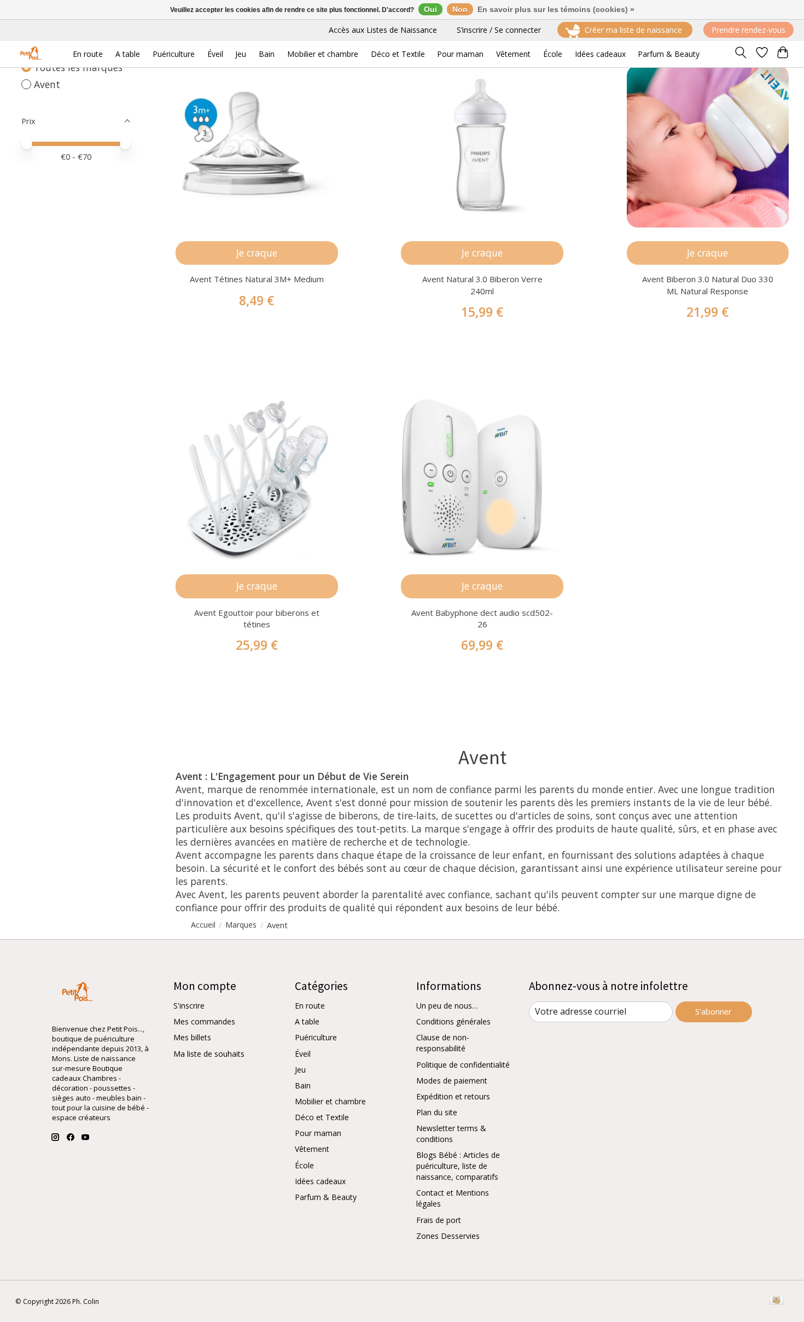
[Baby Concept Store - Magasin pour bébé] (29, 53)
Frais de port (438, 1220)
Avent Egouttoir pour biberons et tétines (256, 618)
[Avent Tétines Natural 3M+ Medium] (257, 146)
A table (307, 1021)
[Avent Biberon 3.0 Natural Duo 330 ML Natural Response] (708, 146)
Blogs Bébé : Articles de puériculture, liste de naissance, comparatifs (458, 1166)
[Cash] (776, 1301)
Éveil (303, 1054)
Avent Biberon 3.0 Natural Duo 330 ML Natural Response (707, 284)
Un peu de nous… (447, 1005)
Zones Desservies (448, 1236)
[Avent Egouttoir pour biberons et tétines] (257, 480)
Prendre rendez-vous (748, 30)
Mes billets (192, 1037)
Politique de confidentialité (463, 1064)
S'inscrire (189, 1005)
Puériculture (316, 1037)
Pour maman (318, 1133)
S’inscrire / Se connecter (499, 30)
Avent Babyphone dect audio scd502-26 (482, 618)
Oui (430, 9)
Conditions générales (453, 1021)
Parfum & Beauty (326, 1197)
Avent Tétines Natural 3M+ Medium (257, 278)
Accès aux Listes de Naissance (383, 30)
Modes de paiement (451, 1080)
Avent (47, 84)
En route (310, 1005)
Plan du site (436, 1112)
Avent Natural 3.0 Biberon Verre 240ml (482, 284)
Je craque (256, 252)
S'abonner (713, 1011)
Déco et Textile (322, 1117)
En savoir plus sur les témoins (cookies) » (555, 9)
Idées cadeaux (320, 1181)
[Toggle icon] (740, 54)
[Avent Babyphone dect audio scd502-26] (482, 480)
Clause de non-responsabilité (442, 1042)
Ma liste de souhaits (208, 1054)
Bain (303, 1085)
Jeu (300, 1069)
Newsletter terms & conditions (451, 1133)
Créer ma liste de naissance (633, 30)
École (304, 1165)
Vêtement (312, 1149)
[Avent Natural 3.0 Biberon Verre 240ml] (482, 146)
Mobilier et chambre (330, 1101)
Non (460, 9)
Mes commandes (204, 1021)
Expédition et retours (453, 1096)
